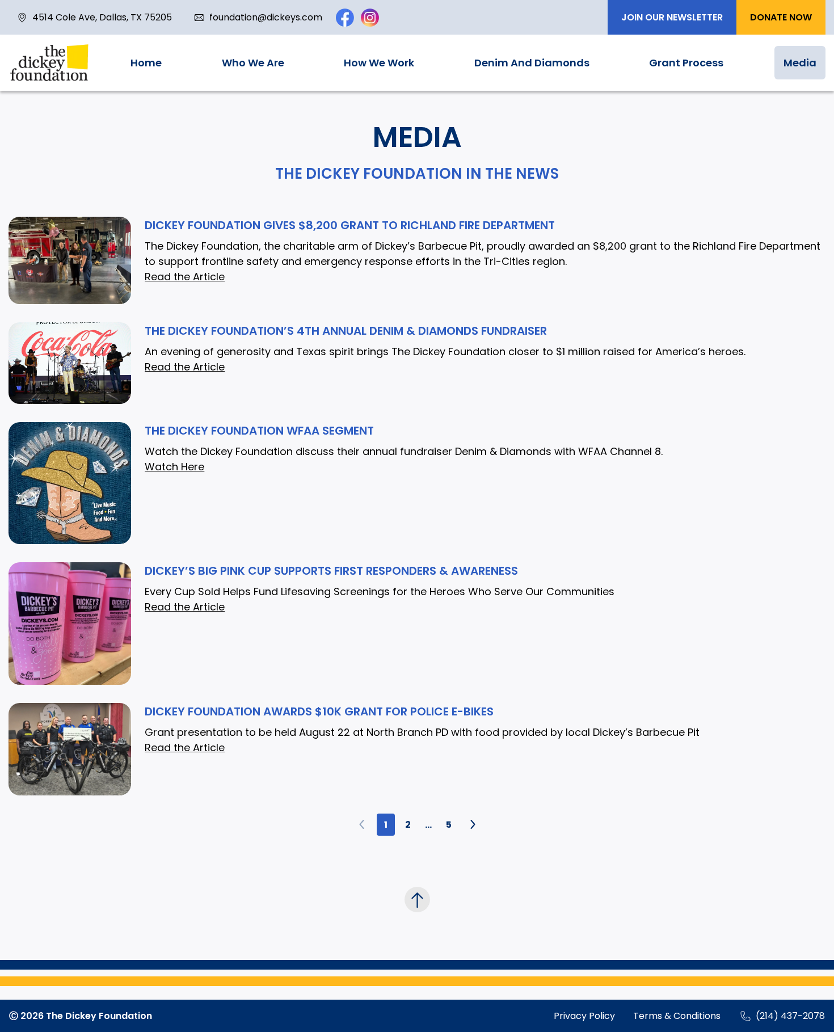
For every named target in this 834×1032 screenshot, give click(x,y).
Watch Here (174, 467)
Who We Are (253, 63)
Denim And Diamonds (531, 63)
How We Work (379, 63)
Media (800, 63)
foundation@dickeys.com (265, 17)
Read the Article (185, 276)
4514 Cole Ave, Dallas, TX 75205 (102, 17)
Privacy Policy (584, 1015)
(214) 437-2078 (790, 1015)
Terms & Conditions (677, 1015)
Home (146, 63)
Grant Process (686, 63)
